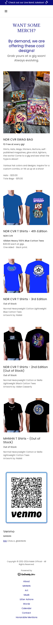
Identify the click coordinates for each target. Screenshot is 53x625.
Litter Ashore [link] (26, 599)
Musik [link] (26, 594)
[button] (8, 11)
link (5, 541)
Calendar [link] (27, 608)
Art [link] (26, 590)
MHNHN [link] (26, 585)
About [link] (26, 581)
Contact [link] (26, 612)
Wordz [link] (26, 603)
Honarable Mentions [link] (26, 617)
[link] (26, 574)
